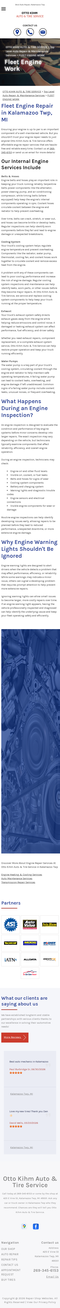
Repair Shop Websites (39, 1298)
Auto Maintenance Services (16, 878)
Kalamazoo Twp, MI (21, 1093)
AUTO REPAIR (10, 1254)
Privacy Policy (47, 1302)
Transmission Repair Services (18, 882)
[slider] (15, 1072)
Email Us (52, 1276)
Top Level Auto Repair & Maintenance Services (30, 51)
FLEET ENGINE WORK (31, 55)
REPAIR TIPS (9, 1259)
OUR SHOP (8, 1249)
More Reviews (12, 1037)
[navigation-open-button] (3, 8)
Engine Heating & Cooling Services (21, 874)
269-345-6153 (24, 1193)
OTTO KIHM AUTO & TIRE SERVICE (26, 47)
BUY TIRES (8, 1280)
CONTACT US (9, 1265)
